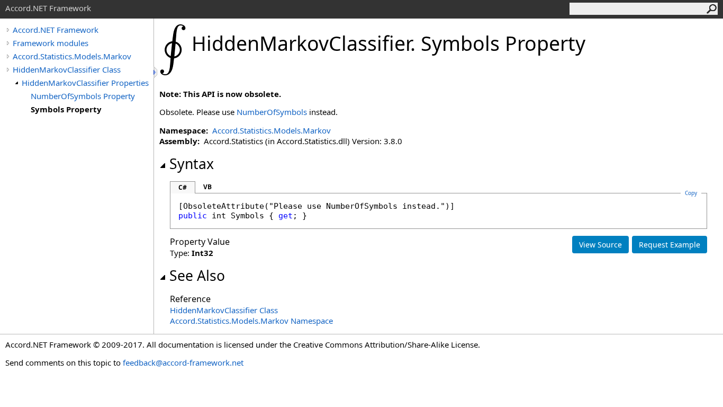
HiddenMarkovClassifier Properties (85, 82)
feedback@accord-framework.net (183, 362)
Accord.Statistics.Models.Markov (72, 56)
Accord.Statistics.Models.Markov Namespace (251, 320)
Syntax (191, 163)
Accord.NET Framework (55, 29)
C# (182, 187)
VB (207, 186)
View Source (600, 245)
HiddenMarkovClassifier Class (67, 69)
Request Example (669, 245)
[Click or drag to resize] (156, 72)
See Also (197, 275)
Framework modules (50, 43)
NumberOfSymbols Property (83, 96)
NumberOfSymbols (272, 112)
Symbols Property (66, 109)
